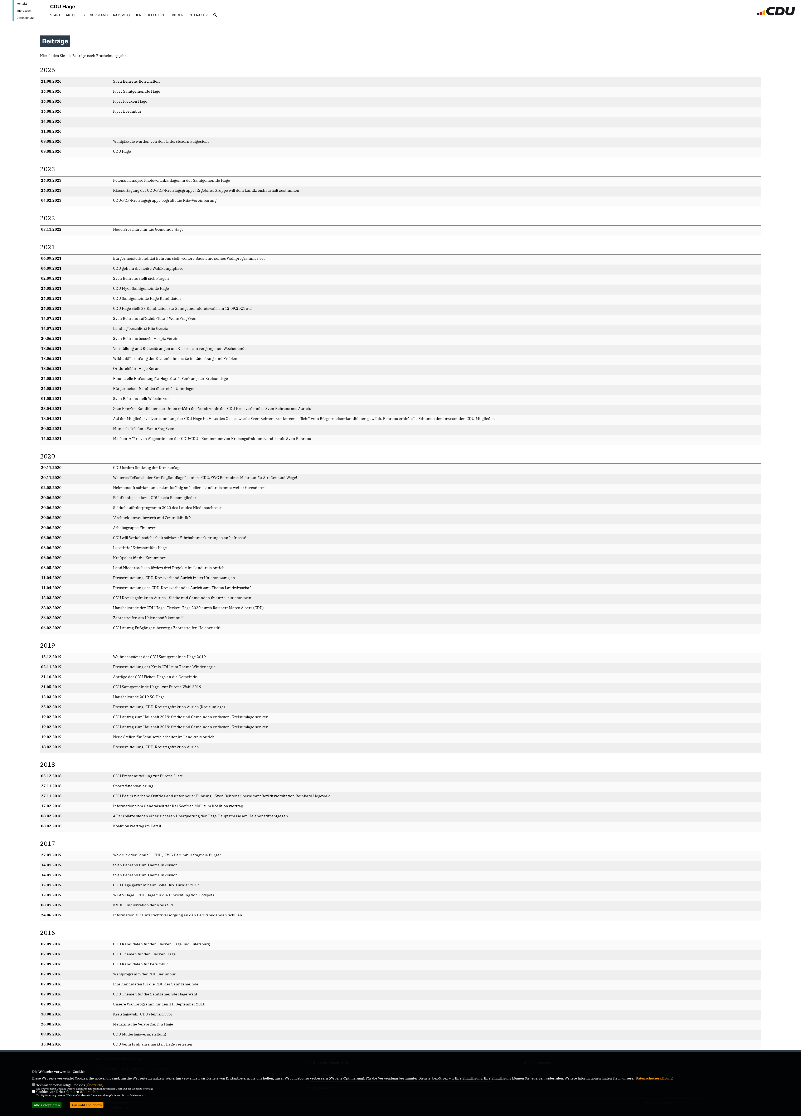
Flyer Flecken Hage (130, 101)
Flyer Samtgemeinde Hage (136, 91)
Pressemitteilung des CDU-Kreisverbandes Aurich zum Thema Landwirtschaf (182, 587)
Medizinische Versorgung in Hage (143, 1024)
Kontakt (21, 3)
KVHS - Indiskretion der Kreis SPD (143, 905)
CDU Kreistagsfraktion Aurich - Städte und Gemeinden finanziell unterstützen (182, 597)
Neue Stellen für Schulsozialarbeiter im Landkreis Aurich (163, 736)
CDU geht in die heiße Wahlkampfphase (148, 268)
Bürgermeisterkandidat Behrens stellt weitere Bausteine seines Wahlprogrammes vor (189, 258)
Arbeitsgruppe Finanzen (135, 527)
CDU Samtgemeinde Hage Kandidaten (147, 298)
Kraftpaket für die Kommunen (140, 557)
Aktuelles (75, 15)
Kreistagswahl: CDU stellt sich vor (142, 1014)
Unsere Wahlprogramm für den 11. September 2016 (159, 1004)
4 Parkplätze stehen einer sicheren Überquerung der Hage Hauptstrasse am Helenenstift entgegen (200, 816)
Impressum (23, 10)
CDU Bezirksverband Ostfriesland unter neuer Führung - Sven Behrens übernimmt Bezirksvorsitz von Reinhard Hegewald (222, 796)
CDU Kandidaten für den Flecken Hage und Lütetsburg (161, 944)
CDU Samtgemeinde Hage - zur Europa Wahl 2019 (157, 686)
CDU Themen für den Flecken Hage (144, 954)
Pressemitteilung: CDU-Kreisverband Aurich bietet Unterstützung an (174, 577)
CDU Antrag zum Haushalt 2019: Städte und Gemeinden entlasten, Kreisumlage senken (190, 716)
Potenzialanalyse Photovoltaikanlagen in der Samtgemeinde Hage (171, 180)
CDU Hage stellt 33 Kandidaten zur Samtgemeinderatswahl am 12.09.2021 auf (182, 308)
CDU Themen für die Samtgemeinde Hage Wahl (155, 994)
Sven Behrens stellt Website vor (141, 398)
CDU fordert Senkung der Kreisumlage (147, 467)
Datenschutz (25, 17)
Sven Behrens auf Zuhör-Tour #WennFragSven (154, 318)
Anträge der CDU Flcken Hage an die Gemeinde (155, 676)
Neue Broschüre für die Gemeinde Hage (148, 229)
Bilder (177, 15)
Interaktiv (198, 15)
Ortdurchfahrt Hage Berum (137, 368)
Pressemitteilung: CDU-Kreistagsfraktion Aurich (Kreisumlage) (169, 706)
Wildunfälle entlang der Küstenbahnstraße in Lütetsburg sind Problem (175, 358)
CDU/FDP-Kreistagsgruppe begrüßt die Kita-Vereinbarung (165, 200)
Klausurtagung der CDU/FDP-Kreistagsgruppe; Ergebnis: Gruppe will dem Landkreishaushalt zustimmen (206, 190)
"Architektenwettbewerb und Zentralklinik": (152, 517)
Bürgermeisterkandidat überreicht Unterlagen (154, 388)
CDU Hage (122, 151)
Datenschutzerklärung (654, 1078)
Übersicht (94, 1085)
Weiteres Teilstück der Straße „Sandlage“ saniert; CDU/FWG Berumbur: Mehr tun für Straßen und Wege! (205, 477)
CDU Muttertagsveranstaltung (139, 1034)
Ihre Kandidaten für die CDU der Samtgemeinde (155, 984)
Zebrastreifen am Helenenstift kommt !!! (148, 617)
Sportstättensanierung (133, 785)
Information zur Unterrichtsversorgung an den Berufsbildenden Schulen (177, 915)
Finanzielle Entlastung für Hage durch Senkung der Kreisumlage (170, 378)
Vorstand (99, 15)
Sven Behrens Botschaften (136, 81)
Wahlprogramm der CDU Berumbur (144, 974)
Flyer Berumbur (127, 111)
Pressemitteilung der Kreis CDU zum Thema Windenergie (164, 666)
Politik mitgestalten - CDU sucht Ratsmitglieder (154, 497)
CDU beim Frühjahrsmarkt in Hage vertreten (152, 1044)
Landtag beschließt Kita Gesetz (140, 328)
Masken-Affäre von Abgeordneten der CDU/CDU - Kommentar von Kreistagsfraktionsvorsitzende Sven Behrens (212, 438)
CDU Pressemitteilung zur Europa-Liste (148, 775)
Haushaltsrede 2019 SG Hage (139, 696)
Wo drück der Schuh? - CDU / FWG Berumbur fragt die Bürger (167, 855)
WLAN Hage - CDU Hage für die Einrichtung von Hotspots (163, 895)
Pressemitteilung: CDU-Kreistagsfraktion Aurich (156, 746)
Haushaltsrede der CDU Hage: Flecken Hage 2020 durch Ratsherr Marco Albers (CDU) (188, 607)
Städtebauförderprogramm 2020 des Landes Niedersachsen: (167, 507)
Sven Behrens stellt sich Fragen (141, 278)
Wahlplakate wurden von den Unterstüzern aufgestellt (161, 141)
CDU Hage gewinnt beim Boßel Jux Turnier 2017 (156, 885)
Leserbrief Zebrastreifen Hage (140, 547)
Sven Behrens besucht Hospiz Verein (146, 338)
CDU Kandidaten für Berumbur (140, 964)
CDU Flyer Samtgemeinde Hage (141, 288)
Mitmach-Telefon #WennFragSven (143, 428)
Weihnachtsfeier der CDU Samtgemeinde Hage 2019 (159, 656)
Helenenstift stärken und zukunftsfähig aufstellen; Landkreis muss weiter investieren (189, 487)
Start (55, 15)
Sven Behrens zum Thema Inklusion (145, 865)
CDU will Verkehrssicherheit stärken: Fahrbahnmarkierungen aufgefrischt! (179, 537)
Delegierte (156, 15)
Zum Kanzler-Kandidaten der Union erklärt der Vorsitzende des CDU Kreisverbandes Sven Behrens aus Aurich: (212, 408)
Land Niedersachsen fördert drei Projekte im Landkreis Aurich (168, 567)
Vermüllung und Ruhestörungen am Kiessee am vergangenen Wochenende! (180, 348)
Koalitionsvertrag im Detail (137, 826)
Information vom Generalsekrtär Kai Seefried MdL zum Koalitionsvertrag (178, 806)
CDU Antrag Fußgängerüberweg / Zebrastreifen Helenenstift (166, 627)
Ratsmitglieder (127, 15)
